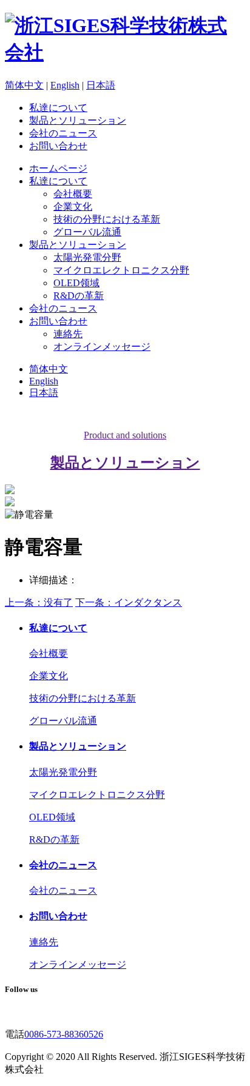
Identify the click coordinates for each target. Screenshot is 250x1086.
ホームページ (58, 168)
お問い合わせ (58, 146)
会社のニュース (63, 133)
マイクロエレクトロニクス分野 (121, 270)
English (64, 85)
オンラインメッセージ (101, 346)
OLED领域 (76, 283)
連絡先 (68, 334)
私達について (58, 107)
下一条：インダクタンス (128, 602)
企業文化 (72, 206)
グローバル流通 (87, 232)
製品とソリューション (77, 120)
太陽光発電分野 (87, 257)
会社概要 (72, 194)
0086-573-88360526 (63, 1034)
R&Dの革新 (78, 295)
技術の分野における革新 (106, 219)
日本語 (100, 85)
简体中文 (24, 85)
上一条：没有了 (39, 602)
